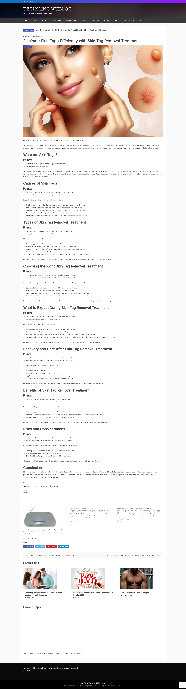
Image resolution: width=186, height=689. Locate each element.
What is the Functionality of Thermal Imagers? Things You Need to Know (132, 555)
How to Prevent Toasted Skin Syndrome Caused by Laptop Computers (45, 530)
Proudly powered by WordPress (75, 686)
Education (56, 20)
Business (43, 20)
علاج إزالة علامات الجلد (150, 148)
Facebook (29, 546)
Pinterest (52, 546)
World (105, 20)
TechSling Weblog (47, 9)
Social (84, 20)
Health (28, 47)
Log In (140, 20)
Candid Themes (115, 686)
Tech (33, 20)
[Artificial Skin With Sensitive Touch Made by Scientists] (140, 515)
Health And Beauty (31, 539)
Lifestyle (95, 20)
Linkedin (64, 546)
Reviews (116, 20)
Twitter (41, 546)
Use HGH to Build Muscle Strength (135, 593)
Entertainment (70, 20)
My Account (128, 20)
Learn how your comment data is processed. (67, 653)
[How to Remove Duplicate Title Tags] (93, 515)
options (145, 472)
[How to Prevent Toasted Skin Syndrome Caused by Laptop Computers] (45, 517)
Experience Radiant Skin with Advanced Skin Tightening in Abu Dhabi (53, 555)
